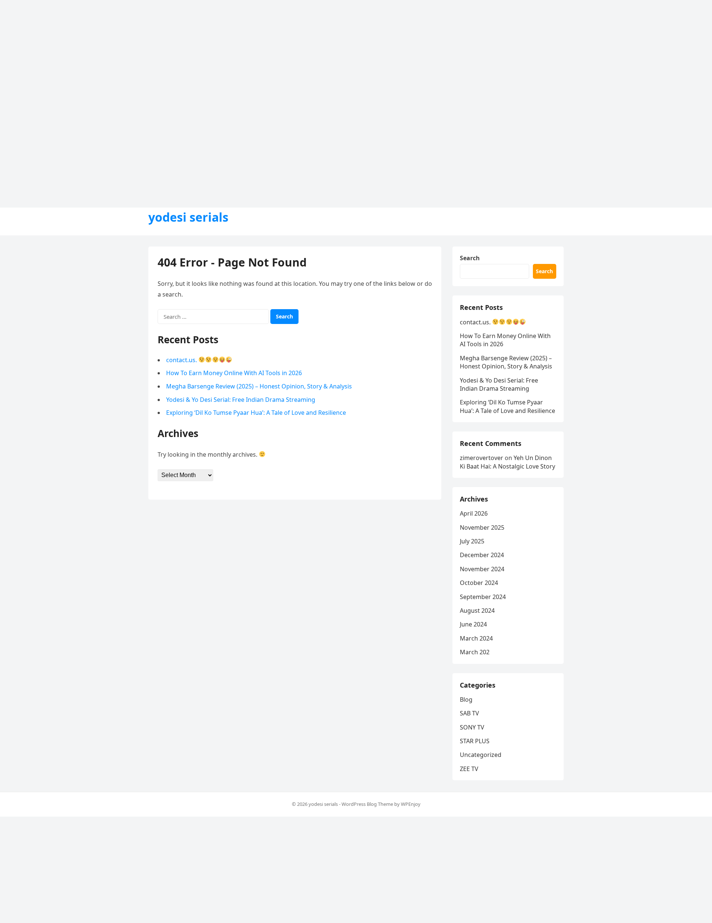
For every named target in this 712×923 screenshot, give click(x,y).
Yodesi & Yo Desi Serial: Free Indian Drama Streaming (240, 400)
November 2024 (482, 569)
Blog (466, 699)
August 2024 (477, 610)
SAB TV (469, 713)
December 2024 (482, 555)
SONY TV (472, 727)
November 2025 (482, 527)
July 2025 (472, 541)
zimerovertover (481, 458)
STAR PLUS (475, 741)
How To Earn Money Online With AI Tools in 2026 (234, 373)
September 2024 (483, 597)
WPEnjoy (411, 804)
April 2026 (474, 513)
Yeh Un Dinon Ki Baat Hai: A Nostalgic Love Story (507, 462)
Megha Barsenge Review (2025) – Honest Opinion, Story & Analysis (259, 386)
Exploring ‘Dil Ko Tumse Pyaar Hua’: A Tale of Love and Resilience (256, 412)
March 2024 (476, 638)
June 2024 (473, 624)
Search (470, 258)
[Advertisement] (222, 52)
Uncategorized (480, 755)
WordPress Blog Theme (367, 804)
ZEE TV (469, 769)
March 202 (475, 652)
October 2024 (479, 583)
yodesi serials (188, 217)
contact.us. (182, 360)
